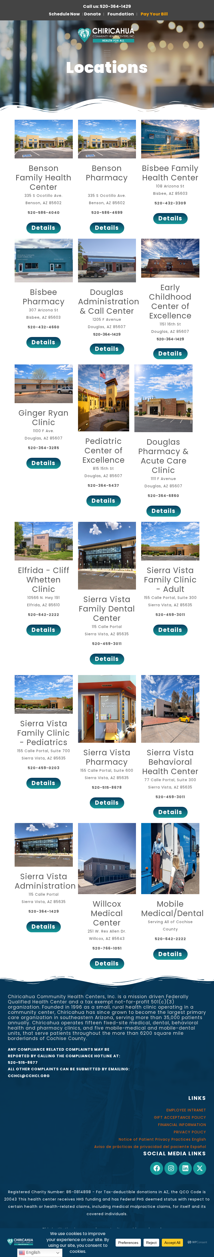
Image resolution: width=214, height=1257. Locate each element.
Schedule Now (64, 14)
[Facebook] (156, 1168)
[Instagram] (170, 1168)
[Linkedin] (185, 1168)
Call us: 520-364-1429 (107, 6)
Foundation (121, 14)
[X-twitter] (199, 1168)
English (32, 1252)
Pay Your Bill (154, 14)
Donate (92, 14)
